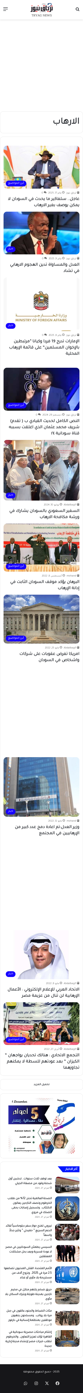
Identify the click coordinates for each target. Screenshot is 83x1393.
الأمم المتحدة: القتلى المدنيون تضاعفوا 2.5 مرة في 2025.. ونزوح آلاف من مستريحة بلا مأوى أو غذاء (28, 1273)
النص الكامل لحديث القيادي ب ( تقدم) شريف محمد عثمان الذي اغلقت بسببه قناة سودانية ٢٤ (44, 427)
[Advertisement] (41, 65)
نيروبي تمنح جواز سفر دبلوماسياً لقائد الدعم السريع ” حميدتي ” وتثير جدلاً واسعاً (29, 1231)
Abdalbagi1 (70, 505)
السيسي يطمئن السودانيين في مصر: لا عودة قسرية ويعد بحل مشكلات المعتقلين (28, 1252)
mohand (71, 576)
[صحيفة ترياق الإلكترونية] (42, 9)
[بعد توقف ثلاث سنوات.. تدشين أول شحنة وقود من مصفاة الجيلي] (67, 1185)
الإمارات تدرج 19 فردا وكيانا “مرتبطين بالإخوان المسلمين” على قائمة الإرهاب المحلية (44, 347)
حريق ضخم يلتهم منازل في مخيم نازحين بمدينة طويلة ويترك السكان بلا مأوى (28, 1294)
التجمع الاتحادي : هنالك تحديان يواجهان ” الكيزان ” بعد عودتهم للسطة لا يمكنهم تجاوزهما (42, 1061)
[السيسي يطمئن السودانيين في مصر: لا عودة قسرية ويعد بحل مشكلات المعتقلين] (67, 1253)
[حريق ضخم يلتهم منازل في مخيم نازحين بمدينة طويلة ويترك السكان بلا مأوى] (67, 1296)
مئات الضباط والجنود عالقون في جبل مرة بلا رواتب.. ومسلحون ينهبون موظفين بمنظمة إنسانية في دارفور (29, 1316)
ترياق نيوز (71, 193)
